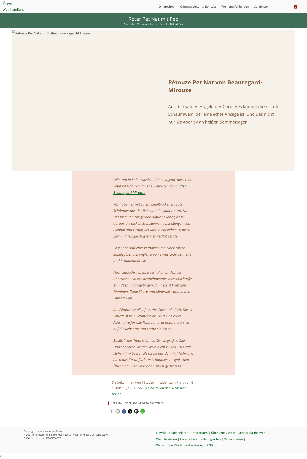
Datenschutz (188, 439)
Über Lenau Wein (223, 433)
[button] (111, 411)
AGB (210, 445)
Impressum (200, 433)
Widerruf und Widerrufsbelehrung (179, 445)
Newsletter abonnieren (172, 433)
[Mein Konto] (274, 6)
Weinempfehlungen (147, 24)
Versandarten (233, 439)
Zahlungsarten (211, 439)
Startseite (129, 24)
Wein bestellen (166, 439)
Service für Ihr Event (252, 433)
